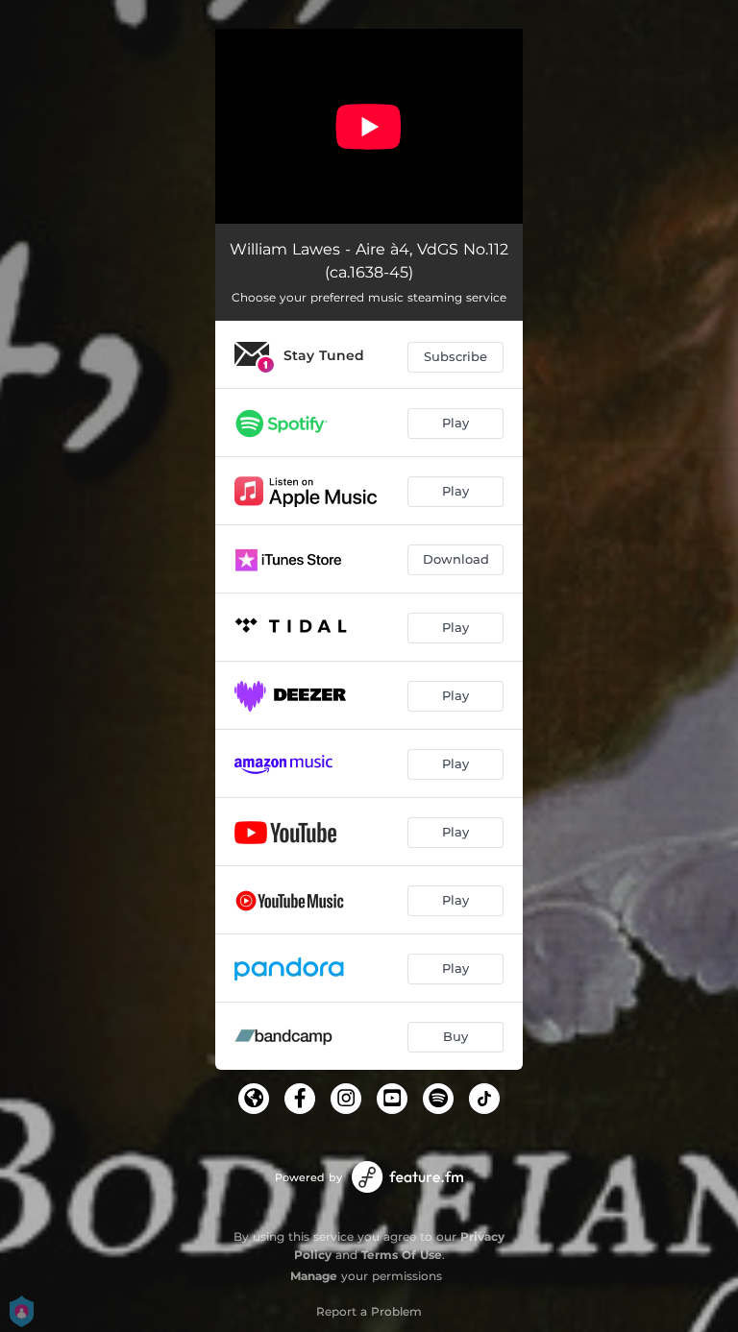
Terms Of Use (401, 1254)
